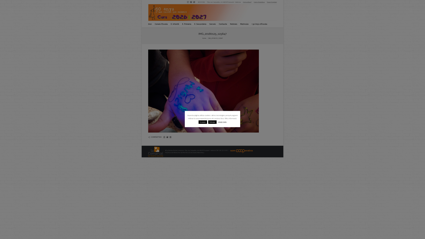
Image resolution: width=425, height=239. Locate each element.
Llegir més (222, 122)
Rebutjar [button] (212, 122)
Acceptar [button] (203, 122)
